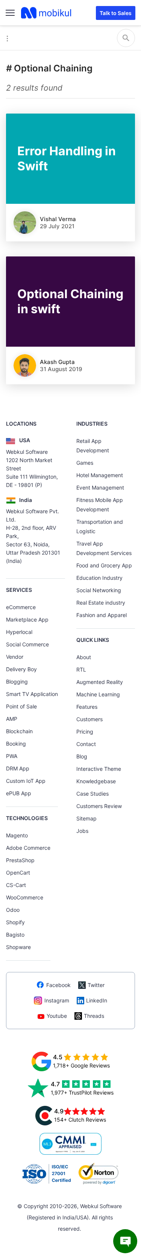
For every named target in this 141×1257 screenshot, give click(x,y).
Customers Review (99, 806)
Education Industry (99, 578)
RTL (81, 669)
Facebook (58, 985)
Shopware (18, 947)
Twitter (96, 985)
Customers (89, 719)
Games (84, 462)
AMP (11, 719)
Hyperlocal (19, 632)
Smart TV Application (32, 694)
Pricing (84, 731)
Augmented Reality (99, 682)
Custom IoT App (25, 781)
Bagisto (15, 934)
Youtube (57, 1016)
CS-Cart (16, 885)
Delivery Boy (21, 669)
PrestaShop (20, 860)
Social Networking (98, 590)
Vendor (14, 657)
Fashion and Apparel (101, 615)
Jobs (82, 831)
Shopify (15, 922)
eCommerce (21, 607)
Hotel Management (99, 475)
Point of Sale (21, 706)
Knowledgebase (96, 781)
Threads (94, 1016)
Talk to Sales (116, 13)
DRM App (17, 768)
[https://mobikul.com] (46, 12)
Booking (16, 743)
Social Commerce (27, 644)
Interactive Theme (98, 769)
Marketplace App (27, 619)
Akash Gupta (57, 361)
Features (86, 707)
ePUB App (18, 793)
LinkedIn (96, 1000)
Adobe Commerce (28, 848)
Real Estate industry (100, 602)
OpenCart (18, 872)
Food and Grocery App (104, 565)
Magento (17, 835)
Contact (86, 744)
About (83, 657)
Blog (81, 756)
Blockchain (19, 731)
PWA (11, 756)
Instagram (56, 1000)
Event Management (100, 487)
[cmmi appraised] (70, 1144)
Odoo (13, 910)
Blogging (17, 681)
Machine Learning (98, 694)
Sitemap (86, 818)
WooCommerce (24, 897)
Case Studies (92, 793)
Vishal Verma (58, 219)
